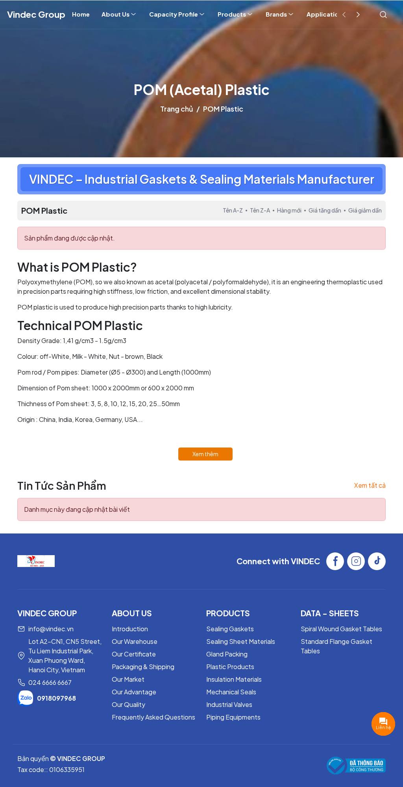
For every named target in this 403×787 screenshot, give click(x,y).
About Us (115, 14)
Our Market (128, 679)
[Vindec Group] (36, 560)
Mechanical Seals (231, 692)
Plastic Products (230, 666)
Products (232, 14)
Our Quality (128, 704)
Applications (326, 14)
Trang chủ (176, 108)
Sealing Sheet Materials (240, 641)
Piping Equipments (233, 717)
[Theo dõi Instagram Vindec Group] (356, 561)
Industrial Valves (229, 704)
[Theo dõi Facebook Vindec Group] (335, 561)
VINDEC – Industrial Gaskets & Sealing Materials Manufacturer (201, 179)
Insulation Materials (234, 679)
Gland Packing (227, 654)
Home (81, 14)
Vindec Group (36, 14)
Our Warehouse (134, 641)
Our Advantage (134, 692)
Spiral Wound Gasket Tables (341, 629)
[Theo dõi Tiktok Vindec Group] (377, 561)
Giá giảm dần (365, 210)
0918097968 (56, 698)
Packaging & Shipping (143, 666)
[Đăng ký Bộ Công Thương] (356, 765)
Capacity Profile (173, 14)
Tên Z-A (260, 210)
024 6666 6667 (50, 682)
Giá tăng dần (325, 210)
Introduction (130, 629)
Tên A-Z (233, 210)
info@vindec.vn (51, 629)
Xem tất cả (370, 485)
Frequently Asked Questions (153, 717)
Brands (276, 14)
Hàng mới (289, 210)
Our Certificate (134, 654)
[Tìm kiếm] (383, 14)
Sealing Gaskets (230, 629)
